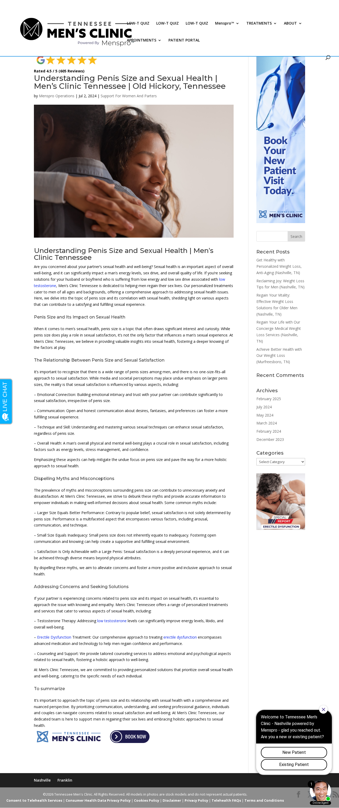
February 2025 (268, 398)
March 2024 (266, 423)
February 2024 (268, 431)
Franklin (64, 780)
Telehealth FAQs (226, 800)
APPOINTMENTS (141, 40)
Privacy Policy (196, 800)
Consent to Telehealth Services (34, 800)
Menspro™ (224, 23)
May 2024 (264, 415)
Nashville (42, 780)
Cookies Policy (146, 800)
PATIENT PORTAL (184, 40)
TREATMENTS (259, 23)
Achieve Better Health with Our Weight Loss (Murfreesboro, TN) (279, 355)
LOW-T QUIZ (138, 23)
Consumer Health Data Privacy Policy (98, 800)
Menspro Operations (56, 95)
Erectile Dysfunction (54, 637)
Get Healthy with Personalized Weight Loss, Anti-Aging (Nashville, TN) (279, 266)
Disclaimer (172, 800)
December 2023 (270, 439)
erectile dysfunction (180, 637)
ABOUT (290, 23)
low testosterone (112, 620)
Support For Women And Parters (129, 95)
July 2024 (264, 406)
